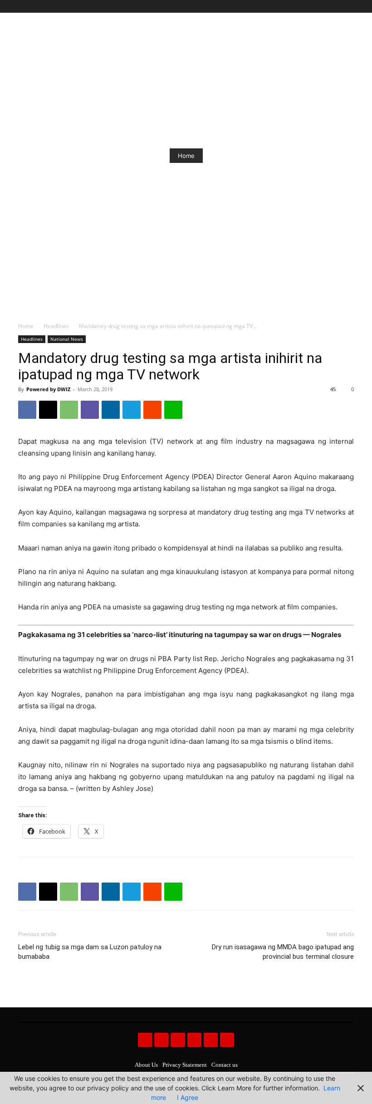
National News (66, 339)
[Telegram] (131, 410)
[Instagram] (318, 6)
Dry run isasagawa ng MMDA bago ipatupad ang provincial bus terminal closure (283, 952)
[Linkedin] (111, 410)
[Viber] (90, 410)
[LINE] (173, 410)
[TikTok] (328, 6)
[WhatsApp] (69, 410)
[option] (186, 156)
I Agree (187, 1097)
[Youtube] (348, 6)
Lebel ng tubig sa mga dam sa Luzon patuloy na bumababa (90, 952)
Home (186, 155)
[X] (338, 6)
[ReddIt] (152, 410)
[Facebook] (307, 6)
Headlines (56, 326)
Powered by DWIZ (48, 389)
